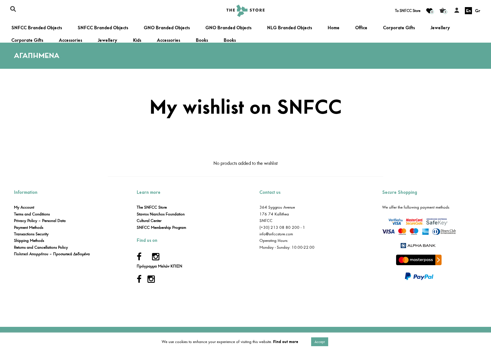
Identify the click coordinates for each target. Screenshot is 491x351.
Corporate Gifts (399, 27)
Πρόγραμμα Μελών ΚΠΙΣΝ (159, 266)
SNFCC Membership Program (161, 227)
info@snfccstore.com (276, 234)
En (468, 10)
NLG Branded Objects (289, 27)
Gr (477, 10)
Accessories (70, 40)
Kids (137, 40)
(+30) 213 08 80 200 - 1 (282, 227)
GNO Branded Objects (167, 27)
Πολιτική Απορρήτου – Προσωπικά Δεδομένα (52, 254)
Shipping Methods (29, 240)
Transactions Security (31, 234)
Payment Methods (28, 227)
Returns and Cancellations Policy (41, 247)
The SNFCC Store (152, 207)
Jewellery (440, 27)
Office (361, 27)
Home (334, 27)
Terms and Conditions (32, 214)
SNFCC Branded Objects (36, 27)
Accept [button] (320, 342)
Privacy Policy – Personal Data (40, 220)
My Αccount (24, 207)
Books (202, 40)
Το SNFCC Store (408, 11)
